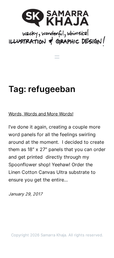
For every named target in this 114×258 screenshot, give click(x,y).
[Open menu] (57, 56)
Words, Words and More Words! (40, 114)
